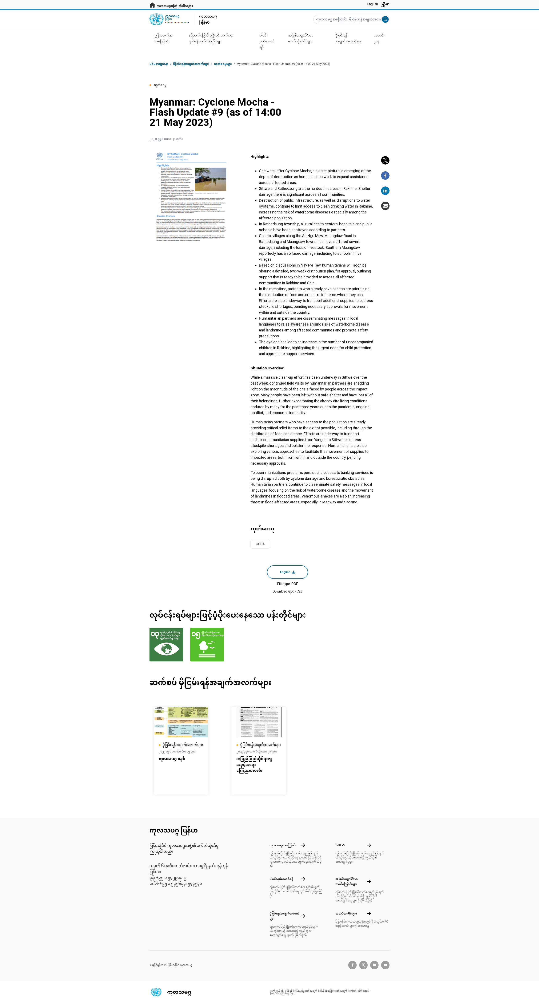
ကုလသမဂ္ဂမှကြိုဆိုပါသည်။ (174, 6)
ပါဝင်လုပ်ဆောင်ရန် (281, 879)
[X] (385, 160)
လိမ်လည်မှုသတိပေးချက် (306, 990)
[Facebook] (385, 175)
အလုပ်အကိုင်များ (346, 913)
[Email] (385, 206)
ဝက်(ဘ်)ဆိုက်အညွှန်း (359, 990)
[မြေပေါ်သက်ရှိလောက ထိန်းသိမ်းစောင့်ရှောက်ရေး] (208, 644)
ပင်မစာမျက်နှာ (158, 64)
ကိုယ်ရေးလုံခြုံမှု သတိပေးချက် (333, 990)
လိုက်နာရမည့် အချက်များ (283, 993)
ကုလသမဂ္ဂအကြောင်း (283, 845)
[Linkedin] (385, 190)
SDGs (340, 845)
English (372, 4)
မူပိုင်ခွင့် (288, 990)
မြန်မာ (385, 4)
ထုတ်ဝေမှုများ (223, 64)
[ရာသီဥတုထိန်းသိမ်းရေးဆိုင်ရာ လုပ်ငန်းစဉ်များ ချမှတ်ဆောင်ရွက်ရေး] (167, 644)
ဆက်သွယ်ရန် (276, 990)
